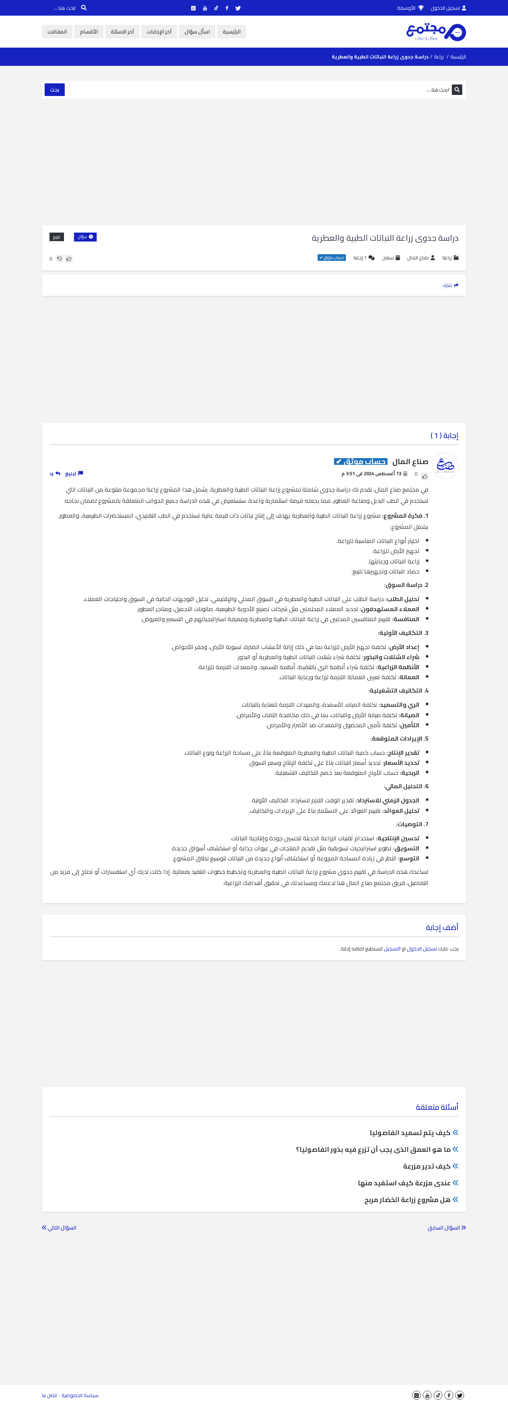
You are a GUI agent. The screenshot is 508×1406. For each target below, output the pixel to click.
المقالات (57, 31)
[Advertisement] (254, 162)
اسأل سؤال (197, 31)
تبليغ (56, 237)
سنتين (388, 257)
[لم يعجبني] (59, 258)
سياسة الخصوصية (80, 1395)
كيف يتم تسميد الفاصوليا (410, 1133)
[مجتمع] (436, 31)
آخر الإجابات (159, 31)
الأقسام (89, 31)
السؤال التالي (61, 1228)
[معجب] (69, 258)
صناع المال (418, 257)
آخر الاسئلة (122, 31)
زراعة (439, 56)
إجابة (360, 257)
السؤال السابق (444, 1228)
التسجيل (392, 948)
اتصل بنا (49, 1395)
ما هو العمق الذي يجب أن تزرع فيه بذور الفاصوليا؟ (373, 1149)
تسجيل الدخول (445, 7)
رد (51, 473)
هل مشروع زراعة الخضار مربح (407, 1199)
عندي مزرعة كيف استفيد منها (404, 1183)
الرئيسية (232, 31)
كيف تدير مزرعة (427, 1166)
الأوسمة (407, 7)
